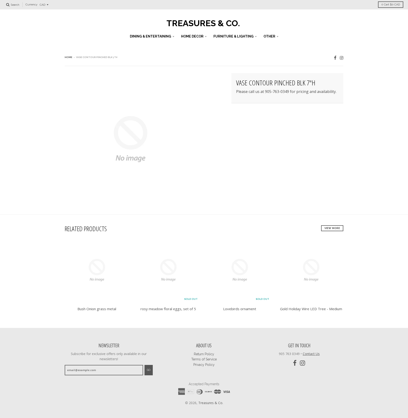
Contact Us (311, 353)
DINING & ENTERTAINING (150, 36)
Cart (390, 4)
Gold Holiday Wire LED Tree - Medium (311, 308)
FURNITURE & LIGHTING (233, 36)
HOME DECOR (192, 36)
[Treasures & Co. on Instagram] (341, 57)
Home (68, 57)
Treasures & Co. (203, 23)
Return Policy (204, 354)
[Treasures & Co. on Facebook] (335, 57)
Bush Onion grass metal (96, 308)
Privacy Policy (204, 365)
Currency (32, 4)
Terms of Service (204, 359)
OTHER (269, 36)
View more (332, 228)
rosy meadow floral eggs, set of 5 (168, 308)
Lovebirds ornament (239, 308)
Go (148, 370)
